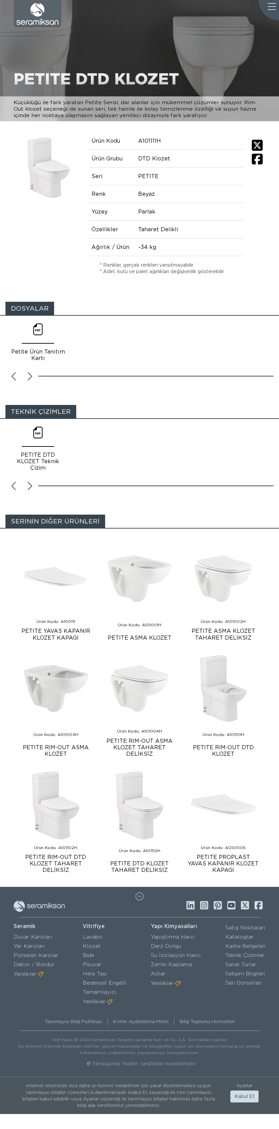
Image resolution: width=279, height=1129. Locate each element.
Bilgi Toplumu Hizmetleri (207, 1021)
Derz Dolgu (166, 946)
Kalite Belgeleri (245, 946)
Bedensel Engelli (104, 982)
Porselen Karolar (36, 955)
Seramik (24, 926)
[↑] (139, 896)
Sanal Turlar (240, 964)
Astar (158, 973)
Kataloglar (239, 937)
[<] (13, 376)
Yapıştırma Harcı (173, 937)
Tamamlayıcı (99, 992)
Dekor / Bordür (34, 964)
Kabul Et (244, 1096)
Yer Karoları (29, 946)
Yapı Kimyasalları (174, 926)
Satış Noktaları (245, 927)
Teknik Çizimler (244, 955)
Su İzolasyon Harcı (176, 955)
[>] (30, 376)
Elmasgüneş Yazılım (115, 1063)
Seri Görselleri (243, 982)
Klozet (92, 946)
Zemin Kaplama (171, 964)
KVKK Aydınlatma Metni (140, 1021)
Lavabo (92, 937)
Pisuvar (92, 964)
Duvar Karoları (33, 937)
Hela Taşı (95, 973)
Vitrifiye (94, 926)
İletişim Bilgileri (245, 973)
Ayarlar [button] (244, 1085)
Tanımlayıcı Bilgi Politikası (73, 1021)
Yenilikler (25, 974)
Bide (88, 955)
